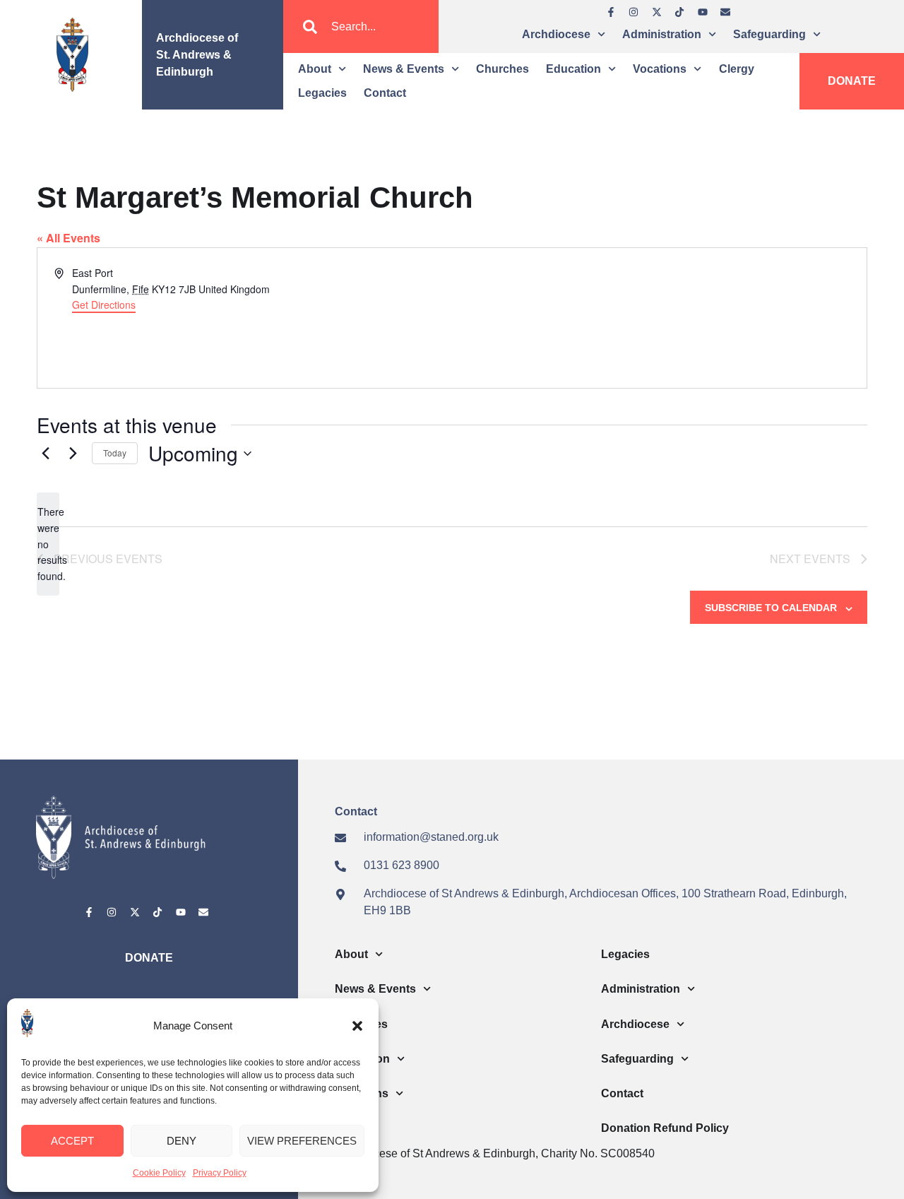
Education (573, 69)
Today (114, 453)
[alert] (48, 543)
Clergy (736, 69)
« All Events (68, 238)
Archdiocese (556, 34)
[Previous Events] (45, 453)
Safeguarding (769, 34)
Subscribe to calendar (771, 607)
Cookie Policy (159, 1173)
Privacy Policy (219, 1173)
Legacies (322, 93)
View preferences (302, 1141)
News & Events (403, 69)
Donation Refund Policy (665, 1128)
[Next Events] (72, 453)
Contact (385, 93)
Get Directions (104, 304)
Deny (181, 1141)
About (314, 69)
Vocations (659, 69)
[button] (357, 1026)
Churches (502, 69)
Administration (661, 34)
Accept (72, 1141)
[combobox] (360, 27)
